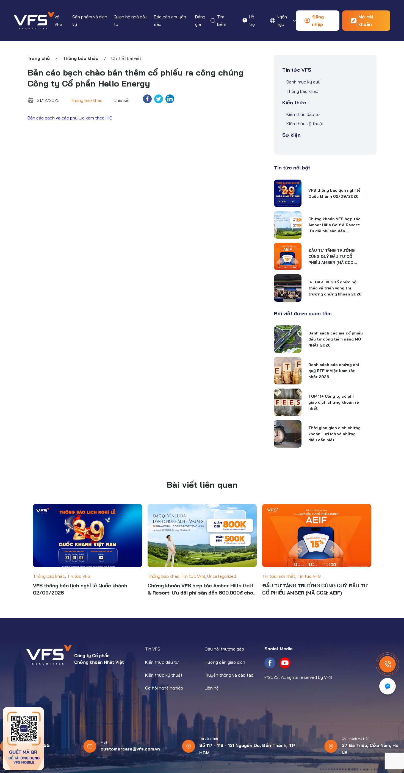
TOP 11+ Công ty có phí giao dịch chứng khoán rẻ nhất (333, 402)
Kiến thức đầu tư (303, 114)
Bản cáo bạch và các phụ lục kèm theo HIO (69, 118)
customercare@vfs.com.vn (130, 749)
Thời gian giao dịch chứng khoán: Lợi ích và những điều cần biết (334, 433)
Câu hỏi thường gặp (224, 649)
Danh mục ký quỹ (303, 82)
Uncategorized (221, 576)
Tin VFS (152, 649)
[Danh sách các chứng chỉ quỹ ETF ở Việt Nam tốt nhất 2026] (287, 370)
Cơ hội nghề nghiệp (164, 688)
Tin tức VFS (296, 70)
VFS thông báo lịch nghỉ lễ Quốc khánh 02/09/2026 (334, 193)
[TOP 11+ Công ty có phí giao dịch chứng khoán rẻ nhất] (287, 402)
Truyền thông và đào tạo (229, 675)
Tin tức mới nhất (278, 576)
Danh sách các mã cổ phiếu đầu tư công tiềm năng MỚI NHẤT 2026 (335, 339)
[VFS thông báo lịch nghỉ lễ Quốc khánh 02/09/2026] (287, 193)
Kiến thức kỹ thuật (305, 123)
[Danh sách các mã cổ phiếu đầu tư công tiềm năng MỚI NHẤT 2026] (287, 339)
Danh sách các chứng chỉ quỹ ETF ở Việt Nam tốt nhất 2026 (333, 370)
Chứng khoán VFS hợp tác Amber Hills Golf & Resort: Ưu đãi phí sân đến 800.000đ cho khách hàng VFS (334, 225)
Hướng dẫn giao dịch (225, 662)
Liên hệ (212, 688)
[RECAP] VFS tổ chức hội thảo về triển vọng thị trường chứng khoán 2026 (334, 288)
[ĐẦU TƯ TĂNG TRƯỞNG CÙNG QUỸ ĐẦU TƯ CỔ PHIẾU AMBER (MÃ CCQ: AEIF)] (287, 256)
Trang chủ (38, 58)
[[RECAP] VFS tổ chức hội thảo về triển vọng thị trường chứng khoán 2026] (287, 288)
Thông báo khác (80, 58)
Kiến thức (294, 102)
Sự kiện (291, 135)
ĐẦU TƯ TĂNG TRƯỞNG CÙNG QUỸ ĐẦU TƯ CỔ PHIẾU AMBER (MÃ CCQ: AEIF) (331, 257)
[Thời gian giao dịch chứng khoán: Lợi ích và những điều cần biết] (287, 434)
